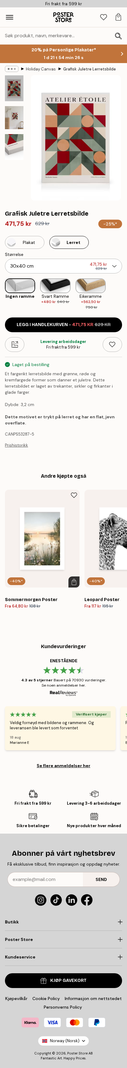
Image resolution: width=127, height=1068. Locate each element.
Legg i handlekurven (64, 324)
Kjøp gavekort (68, 980)
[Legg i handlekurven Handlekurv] (74, 582)
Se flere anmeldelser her (63, 765)
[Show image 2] (14, 117)
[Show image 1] (14, 88)
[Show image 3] (14, 147)
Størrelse (14, 254)
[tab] (103, 17)
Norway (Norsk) (65, 1040)
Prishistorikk (16, 445)
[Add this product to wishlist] (112, 344)
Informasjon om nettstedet (93, 998)
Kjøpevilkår (16, 998)
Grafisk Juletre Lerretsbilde (89, 69)
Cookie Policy (46, 998)
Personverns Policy (63, 1007)
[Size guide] (14, 344)
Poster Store (77, 1053)
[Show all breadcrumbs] (11, 69)
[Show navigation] (9, 17)
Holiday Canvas (41, 69)
